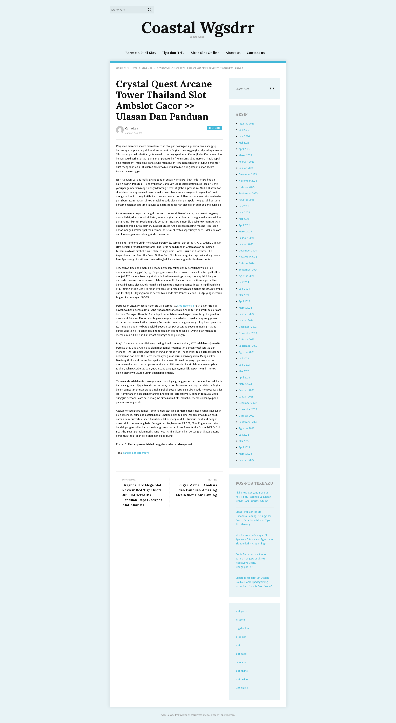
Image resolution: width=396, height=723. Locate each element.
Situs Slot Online (205, 52)
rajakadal (241, 662)
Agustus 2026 (246, 123)
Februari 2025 (246, 238)
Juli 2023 (244, 358)
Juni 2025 (244, 212)
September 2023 (248, 345)
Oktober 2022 (246, 415)
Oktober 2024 (246, 263)
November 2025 (248, 180)
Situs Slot (147, 67)
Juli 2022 (244, 434)
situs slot (241, 636)
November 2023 (248, 333)
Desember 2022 (248, 403)
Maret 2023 (245, 384)
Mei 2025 (244, 219)
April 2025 (244, 225)
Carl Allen (131, 128)
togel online (242, 628)
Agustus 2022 (246, 428)
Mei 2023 (244, 371)
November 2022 (248, 409)
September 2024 (248, 269)
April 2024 (244, 301)
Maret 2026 (245, 155)
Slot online (242, 688)
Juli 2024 (244, 282)
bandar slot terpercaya (136, 452)
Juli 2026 (244, 130)
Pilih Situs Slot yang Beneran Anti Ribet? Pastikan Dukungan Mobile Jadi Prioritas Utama (253, 497)
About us (233, 52)
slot (238, 645)
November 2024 (248, 257)
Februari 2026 (246, 161)
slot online (242, 671)
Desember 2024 (248, 250)
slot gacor (241, 611)
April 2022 (244, 447)
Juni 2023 (244, 365)
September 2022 (248, 422)
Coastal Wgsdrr (198, 27)
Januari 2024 (246, 320)
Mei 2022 (244, 441)
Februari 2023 (246, 390)
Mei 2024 (244, 295)
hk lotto (240, 619)
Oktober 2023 (246, 339)
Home (134, 67)
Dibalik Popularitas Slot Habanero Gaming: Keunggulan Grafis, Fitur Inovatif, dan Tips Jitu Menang (253, 518)
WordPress (196, 714)
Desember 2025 (248, 174)
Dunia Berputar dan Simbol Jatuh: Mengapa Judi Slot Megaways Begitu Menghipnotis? (251, 561)
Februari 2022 (246, 460)
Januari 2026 (246, 168)
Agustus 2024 (246, 276)
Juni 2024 (244, 288)
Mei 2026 (244, 142)
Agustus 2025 (246, 199)
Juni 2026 (244, 136)
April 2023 (244, 377)
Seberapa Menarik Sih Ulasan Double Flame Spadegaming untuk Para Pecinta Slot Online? (254, 582)
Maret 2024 (245, 307)
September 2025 (248, 193)
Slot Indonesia (185, 305)
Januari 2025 (246, 244)
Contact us (256, 52)
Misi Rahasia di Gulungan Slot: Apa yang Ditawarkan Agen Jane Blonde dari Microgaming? (254, 539)
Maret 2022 (245, 453)
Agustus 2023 (246, 352)
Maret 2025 (245, 231)
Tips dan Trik (173, 52)
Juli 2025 (244, 206)
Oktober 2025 (246, 187)
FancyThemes (227, 714)
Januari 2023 (246, 396)
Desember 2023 (248, 326)
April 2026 (244, 149)
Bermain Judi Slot (140, 52)
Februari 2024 (246, 314)
